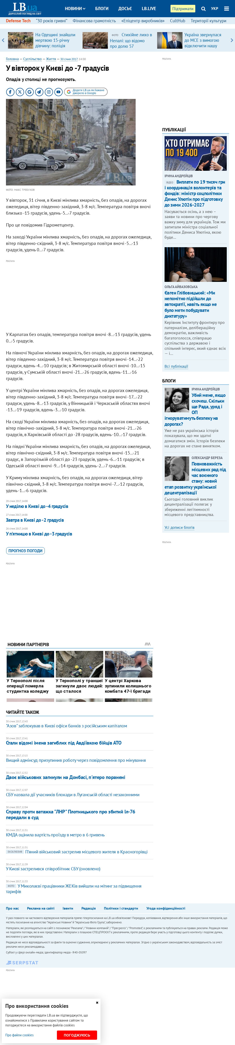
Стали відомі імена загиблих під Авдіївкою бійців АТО (64, 743)
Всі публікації (176, 366)
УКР (214, 8)
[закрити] (97, 1002)
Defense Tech (18, 20)
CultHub (177, 20)
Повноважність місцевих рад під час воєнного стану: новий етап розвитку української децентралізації (195, 478)
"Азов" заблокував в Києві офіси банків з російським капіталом (66, 726)
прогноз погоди (25, 550)
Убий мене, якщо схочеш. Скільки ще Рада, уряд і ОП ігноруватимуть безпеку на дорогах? (195, 409)
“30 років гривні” (51, 20)
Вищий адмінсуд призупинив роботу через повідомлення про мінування (76, 760)
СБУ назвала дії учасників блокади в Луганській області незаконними (73, 795)
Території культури (208, 20)
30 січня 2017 (69, 59)
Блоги (102, 8)
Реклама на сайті (40, 908)
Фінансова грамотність (94, 20)
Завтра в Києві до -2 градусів (35, 520)
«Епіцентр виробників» (143, 20)
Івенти (68, 908)
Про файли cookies (19, 1035)
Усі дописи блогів (179, 527)
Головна (12, 58)
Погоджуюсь (77, 1035)
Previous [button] (3, 40)
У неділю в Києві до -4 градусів (37, 506)
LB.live (149, 8)
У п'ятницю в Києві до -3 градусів (39, 534)
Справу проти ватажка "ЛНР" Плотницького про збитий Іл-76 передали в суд (70, 814)
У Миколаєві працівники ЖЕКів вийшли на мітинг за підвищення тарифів (74, 888)
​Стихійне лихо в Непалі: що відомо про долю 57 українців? (131, 43)
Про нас (12, 908)
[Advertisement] (79, 296)
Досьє (125, 8)
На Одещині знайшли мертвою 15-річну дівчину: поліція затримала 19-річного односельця (55, 45)
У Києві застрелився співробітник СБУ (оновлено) (53, 869)
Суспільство (32, 58)
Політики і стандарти (121, 908)
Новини (73, 8)
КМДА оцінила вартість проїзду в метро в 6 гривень (55, 835)
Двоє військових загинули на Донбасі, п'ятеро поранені (65, 777)
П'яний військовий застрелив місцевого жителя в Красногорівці (78, 852)
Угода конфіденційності (165, 908)
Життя (51, 58)
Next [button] (232, 40)
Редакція (88, 908)
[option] (43, 40)
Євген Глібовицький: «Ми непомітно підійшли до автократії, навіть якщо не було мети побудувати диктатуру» (191, 304)
